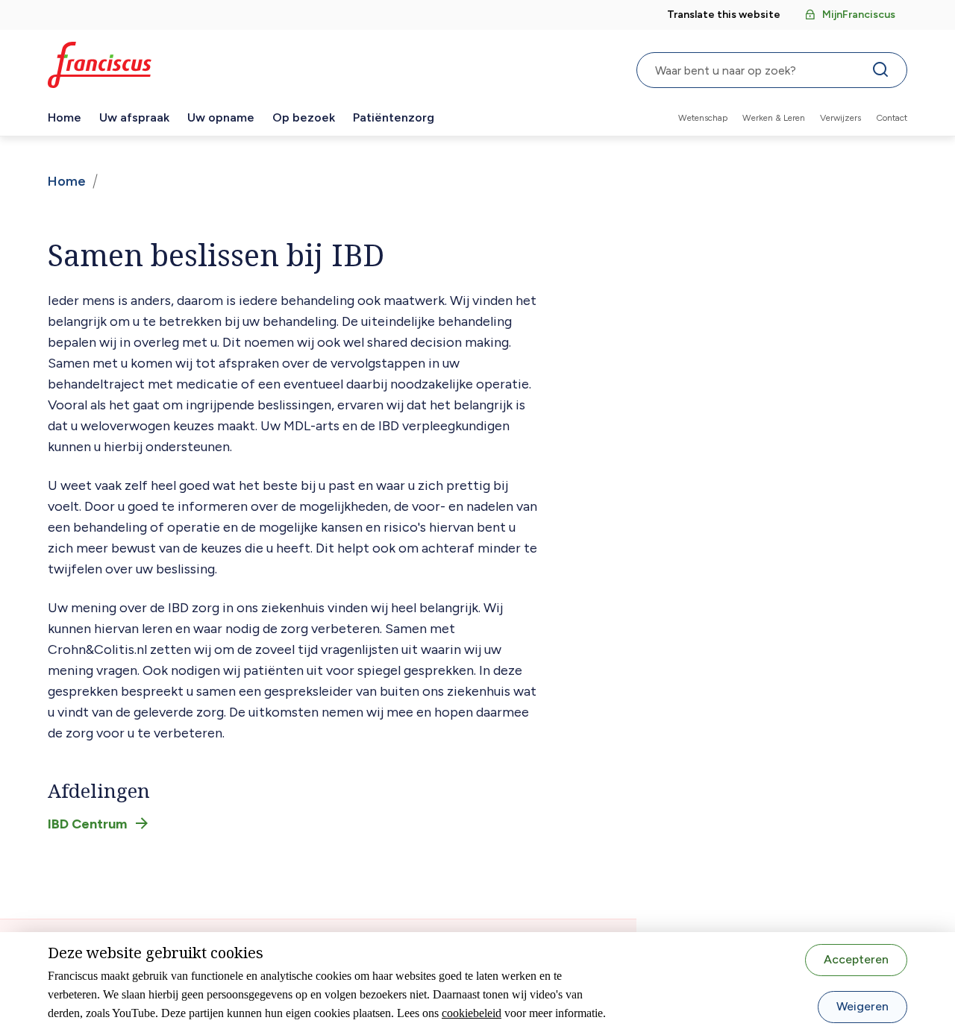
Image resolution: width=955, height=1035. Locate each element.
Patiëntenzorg (393, 117)
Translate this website (723, 14)
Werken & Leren (773, 118)
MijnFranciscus (858, 14)
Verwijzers (840, 118)
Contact (891, 118)
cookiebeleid (471, 1013)
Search (883, 73)
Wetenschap (702, 118)
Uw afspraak (134, 117)
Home (64, 117)
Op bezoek (303, 117)
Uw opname (220, 117)
